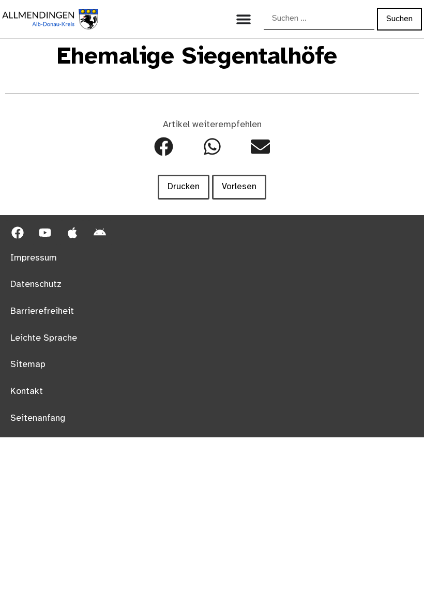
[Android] (99, 232)
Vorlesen (239, 186)
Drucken (184, 186)
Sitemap (28, 364)
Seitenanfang (37, 418)
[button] (163, 146)
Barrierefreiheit (42, 311)
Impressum (33, 258)
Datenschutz (36, 284)
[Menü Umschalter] (243, 19)
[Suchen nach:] (319, 19)
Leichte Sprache (43, 338)
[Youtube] (45, 232)
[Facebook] (17, 232)
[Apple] (72, 232)
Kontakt (26, 391)
